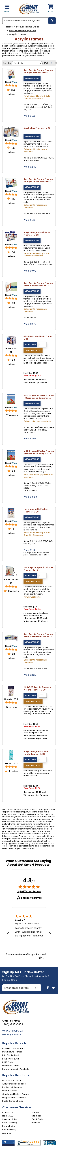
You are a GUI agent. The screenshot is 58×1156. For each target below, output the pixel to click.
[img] (29, 887)
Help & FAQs (8, 1115)
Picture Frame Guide (27, 26)
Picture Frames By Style (22, 30)
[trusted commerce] (8, 1143)
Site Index (36, 1115)
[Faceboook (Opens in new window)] (48, 988)
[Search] (52, 20)
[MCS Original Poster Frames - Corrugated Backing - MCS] (11, 399)
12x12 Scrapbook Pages (14, 1083)
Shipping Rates (9, 1119)
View (14, 82)
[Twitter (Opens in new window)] (53, 988)
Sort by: (7, 63)
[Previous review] (8, 933)
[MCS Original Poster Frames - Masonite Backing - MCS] (11, 455)
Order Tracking (9, 1122)
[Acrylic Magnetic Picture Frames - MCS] (11, 236)
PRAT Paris (7, 1062)
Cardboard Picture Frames (15, 1094)
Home (9, 26)
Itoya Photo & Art (10, 1058)
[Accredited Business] (49, 1142)
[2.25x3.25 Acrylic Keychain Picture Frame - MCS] (11, 691)
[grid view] (56, 63)
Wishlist (35, 1112)
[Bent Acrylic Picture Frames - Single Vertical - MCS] (11, 74)
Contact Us (7, 1112)
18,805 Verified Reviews (29, 891)
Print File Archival (10, 1055)
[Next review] (50, 933)
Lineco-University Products (15, 1069)
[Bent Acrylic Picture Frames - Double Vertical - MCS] (11, 287)
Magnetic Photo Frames (14, 1097)
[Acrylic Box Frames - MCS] (11, 132)
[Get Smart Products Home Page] (29, 8)
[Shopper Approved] (28, 1143)
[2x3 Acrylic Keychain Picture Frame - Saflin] (11, 571)
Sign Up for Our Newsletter (23, 972)
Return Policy (8, 1126)
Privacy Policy (9, 1129)
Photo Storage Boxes (12, 1100)
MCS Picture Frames (12, 1051)
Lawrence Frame (10, 1065)
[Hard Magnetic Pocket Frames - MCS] (11, 513)
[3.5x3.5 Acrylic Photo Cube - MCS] (11, 340)
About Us (6, 1132)
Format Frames (9, 1090)
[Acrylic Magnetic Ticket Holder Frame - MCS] (11, 755)
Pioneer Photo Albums (13, 1048)
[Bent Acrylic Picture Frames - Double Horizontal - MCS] (11, 637)
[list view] (51, 63)
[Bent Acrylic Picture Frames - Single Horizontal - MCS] (11, 183)
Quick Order (38, 1119)
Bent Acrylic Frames (12, 1087)
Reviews (36, 1122)
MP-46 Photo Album (12, 1080)
